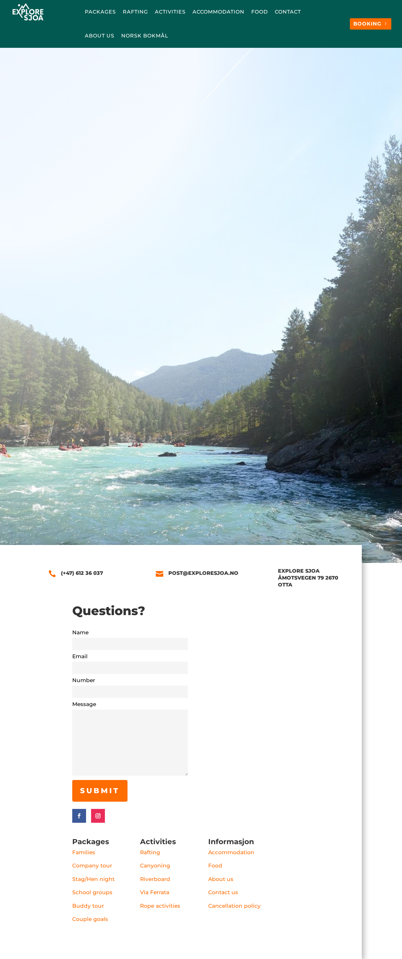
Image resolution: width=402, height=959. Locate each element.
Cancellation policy (234, 906)
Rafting (135, 12)
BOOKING (367, 24)
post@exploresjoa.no (170, 197)
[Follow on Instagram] (98, 816)
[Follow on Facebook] (79, 816)
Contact (288, 12)
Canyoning (155, 865)
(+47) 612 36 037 (94, 182)
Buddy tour (88, 906)
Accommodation (218, 12)
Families (83, 852)
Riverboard (155, 879)
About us (99, 36)
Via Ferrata (154, 892)
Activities (170, 12)
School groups (92, 892)
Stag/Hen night (93, 879)
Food (259, 12)
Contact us (223, 892)
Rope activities (160, 906)
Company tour (92, 865)
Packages (100, 12)
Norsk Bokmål (144, 36)
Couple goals (90, 919)
